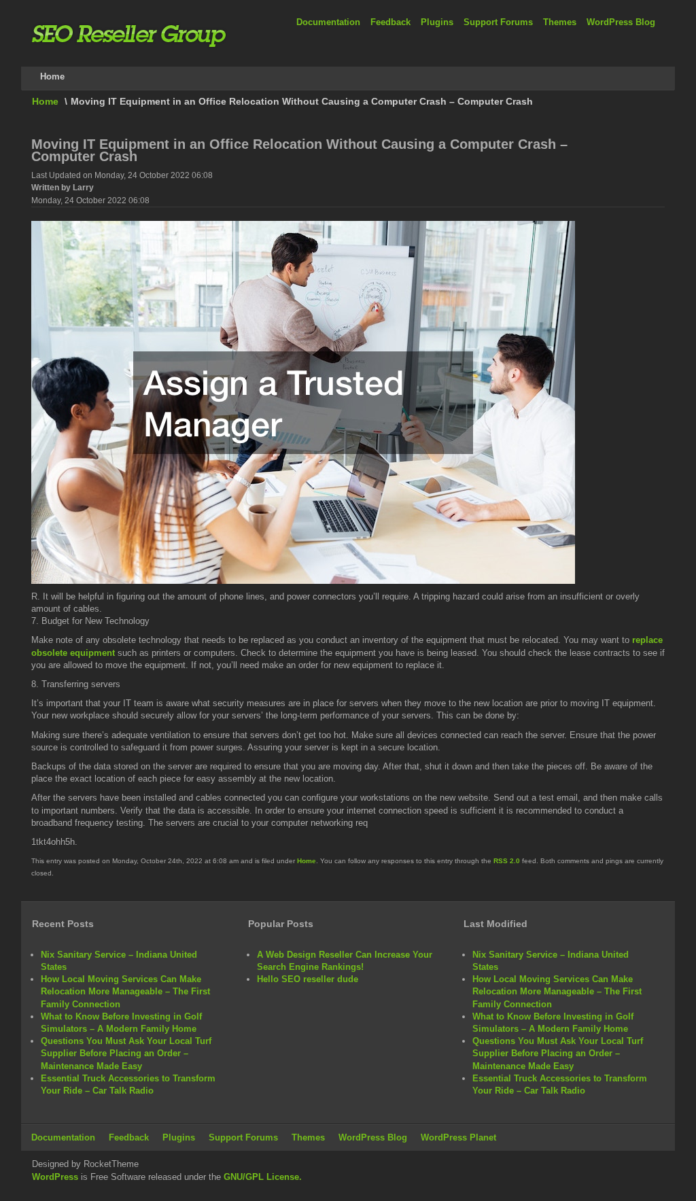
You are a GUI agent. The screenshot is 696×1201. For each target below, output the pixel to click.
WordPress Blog (621, 22)
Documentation (328, 22)
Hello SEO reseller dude (307, 979)
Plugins (437, 22)
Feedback (390, 22)
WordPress (55, 1177)
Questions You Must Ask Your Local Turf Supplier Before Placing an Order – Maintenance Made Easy (126, 1053)
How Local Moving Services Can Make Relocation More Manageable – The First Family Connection (125, 991)
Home (45, 101)
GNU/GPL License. (263, 1177)
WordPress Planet (458, 1137)
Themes (559, 22)
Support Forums (498, 22)
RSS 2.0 (506, 861)
